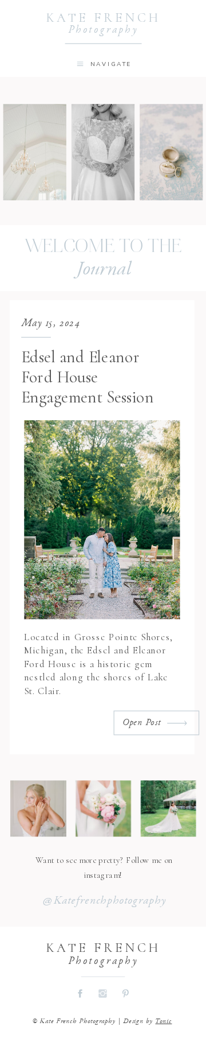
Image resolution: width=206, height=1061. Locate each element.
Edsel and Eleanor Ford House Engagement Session (87, 377)
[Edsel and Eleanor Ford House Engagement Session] (177, 723)
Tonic (163, 1021)
